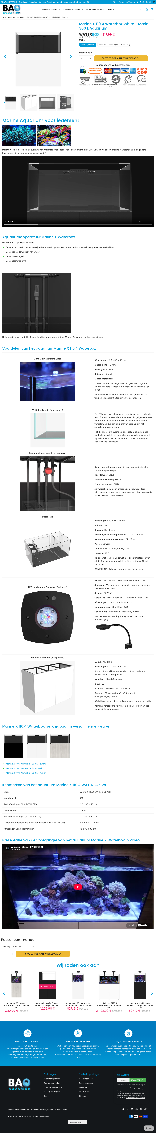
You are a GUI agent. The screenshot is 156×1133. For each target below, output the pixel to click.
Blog (115, 2)
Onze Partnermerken (53, 1087)
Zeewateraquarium (52, 1079)
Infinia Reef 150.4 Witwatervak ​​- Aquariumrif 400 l (109, 1005)
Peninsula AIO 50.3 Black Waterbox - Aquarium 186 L (47, 1004)
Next (70, 56)
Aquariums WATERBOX (16, 17)
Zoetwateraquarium (52, 1083)
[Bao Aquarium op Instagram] (147, 2)
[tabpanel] (11, 102)
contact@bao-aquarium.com (135, 1097)
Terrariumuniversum (94, 9)
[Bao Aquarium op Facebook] (140, 2)
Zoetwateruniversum (72, 9)
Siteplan (82, 1096)
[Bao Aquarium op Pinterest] (144, 2)
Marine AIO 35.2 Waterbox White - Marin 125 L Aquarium (78, 1004)
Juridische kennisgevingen (42, 1109)
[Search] (141, 9)
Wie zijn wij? (84, 1092)
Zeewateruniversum (49, 9)
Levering (83, 1087)
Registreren (137, 1080)
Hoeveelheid (85, 52)
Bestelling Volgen (127, 2)
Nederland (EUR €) (76, 1122)
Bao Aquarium (20, 1116)
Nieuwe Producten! (52, 1092)
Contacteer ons (86, 1079)
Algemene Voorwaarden (18, 1109)
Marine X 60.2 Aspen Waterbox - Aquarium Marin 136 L (16, 1005)
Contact (111, 9)
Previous (5, 56)
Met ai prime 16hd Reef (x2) (114, 44)
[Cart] (152, 9)
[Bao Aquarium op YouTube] (150, 2)
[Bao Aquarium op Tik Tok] (154, 2)
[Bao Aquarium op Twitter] (137, 2)
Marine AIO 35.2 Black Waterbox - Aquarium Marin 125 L (140, 1005)
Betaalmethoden (86, 1083)
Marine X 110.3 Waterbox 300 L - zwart (26, 764)
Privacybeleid (61, 1109)
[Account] (146, 9)
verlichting (88, 44)
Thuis (4, 17)
